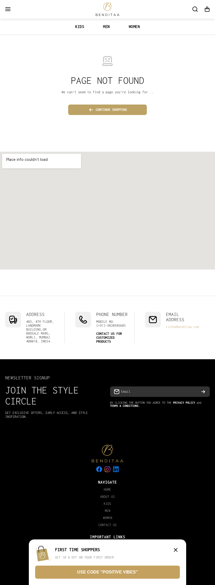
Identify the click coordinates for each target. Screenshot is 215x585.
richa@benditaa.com (182, 327)
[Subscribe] (203, 391)
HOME (107, 489)
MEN (106, 26)
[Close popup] (175, 550)
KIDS (79, 26)
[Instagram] (107, 469)
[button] (207, 9)
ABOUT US (107, 496)
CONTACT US (107, 525)
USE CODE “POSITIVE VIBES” (107, 572)
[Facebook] (99, 469)
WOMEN (134, 26)
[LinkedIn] (116, 469)
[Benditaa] (107, 9)
